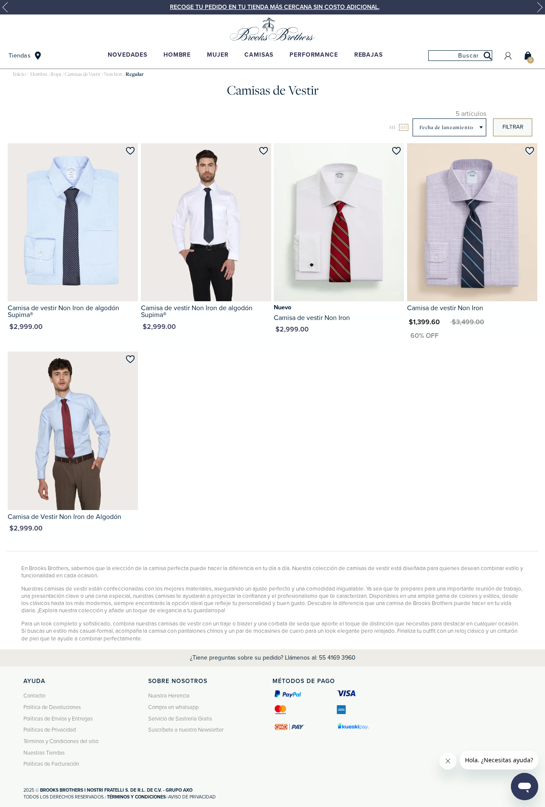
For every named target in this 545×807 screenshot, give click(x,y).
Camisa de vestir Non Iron (312, 318)
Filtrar (512, 127)
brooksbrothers (19, 74)
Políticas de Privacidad (49, 729)
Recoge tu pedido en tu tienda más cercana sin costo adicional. (274, 7)
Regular (134, 74)
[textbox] (460, 55)
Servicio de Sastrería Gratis (180, 718)
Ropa (56, 74)
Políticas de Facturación (51, 764)
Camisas (258, 54)
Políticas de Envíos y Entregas (58, 718)
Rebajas (368, 54)
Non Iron (113, 74)
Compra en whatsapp (173, 707)
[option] (272, 7)
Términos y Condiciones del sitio (60, 741)
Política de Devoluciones (52, 707)
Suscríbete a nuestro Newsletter (186, 729)
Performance (314, 54)
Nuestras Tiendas (44, 752)
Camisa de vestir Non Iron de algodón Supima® (63, 311)
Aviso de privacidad (192, 797)
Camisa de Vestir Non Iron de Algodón (64, 517)
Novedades (127, 54)
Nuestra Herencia (168, 695)
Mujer (217, 54)
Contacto (34, 695)
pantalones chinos (200, 631)
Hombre (177, 54)
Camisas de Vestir (82, 74)
